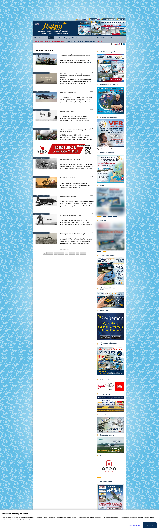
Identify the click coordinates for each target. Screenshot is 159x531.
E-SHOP (99, 41)
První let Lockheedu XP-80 (69, 196)
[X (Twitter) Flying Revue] (121, 45)
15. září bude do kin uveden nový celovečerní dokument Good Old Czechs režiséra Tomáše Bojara (75, 75)
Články (36, 54)
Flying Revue (42, 37)
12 (77, 253)
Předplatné (94, 20)
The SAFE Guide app (58, 41)
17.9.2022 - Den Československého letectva (75, 55)
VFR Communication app (42, 41)
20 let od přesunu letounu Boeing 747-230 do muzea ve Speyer (75, 130)
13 (81, 253)
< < (44, 253)
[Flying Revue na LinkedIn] (124, 45)
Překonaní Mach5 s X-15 (68, 92)
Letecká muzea (116, 37)
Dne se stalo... (114, 431)
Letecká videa (89, 37)
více (89, 62)
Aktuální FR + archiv (102, 37)
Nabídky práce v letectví (75, 41)
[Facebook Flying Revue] (117, 45)
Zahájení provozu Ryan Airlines (70, 159)
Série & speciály (77, 37)
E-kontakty (122, 20)
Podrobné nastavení (134, 525)
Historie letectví (44, 54)
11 (73, 253)
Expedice (59, 37)
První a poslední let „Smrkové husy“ (72, 234)
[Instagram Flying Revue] (119, 45)
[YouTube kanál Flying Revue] (114, 45)
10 (70, 253)
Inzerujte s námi (90, 41)
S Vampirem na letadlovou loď (70, 215)
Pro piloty (67, 37)
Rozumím (150, 525)
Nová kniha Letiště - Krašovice (70, 178)
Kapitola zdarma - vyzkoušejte (107, 149)
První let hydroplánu (67, 111)
